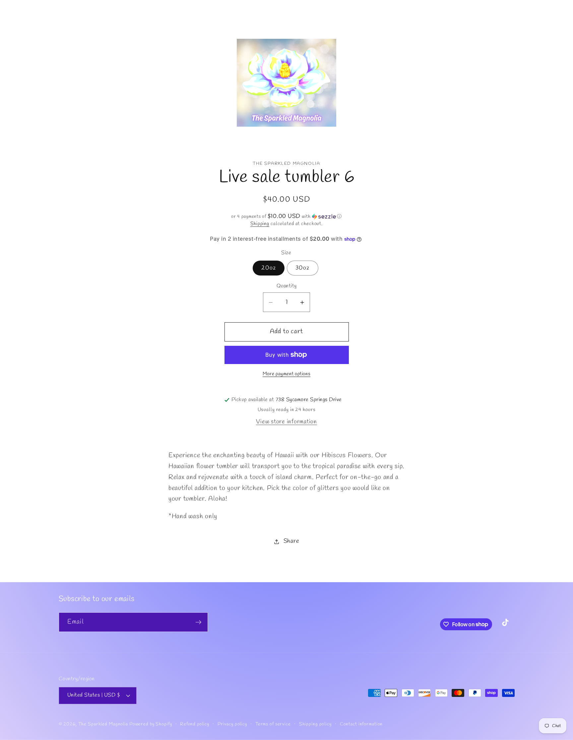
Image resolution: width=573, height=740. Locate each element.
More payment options (287, 374)
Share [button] (291, 541)
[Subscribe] (198, 622)
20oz (268, 268)
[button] (72, 48)
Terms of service (273, 724)
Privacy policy (232, 724)
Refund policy (194, 724)
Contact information (361, 724)
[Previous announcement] (59, 8)
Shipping (259, 223)
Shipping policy (315, 724)
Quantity (287, 286)
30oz (302, 268)
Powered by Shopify (150, 724)
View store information (286, 422)
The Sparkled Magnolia (103, 724)
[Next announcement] (513, 8)
